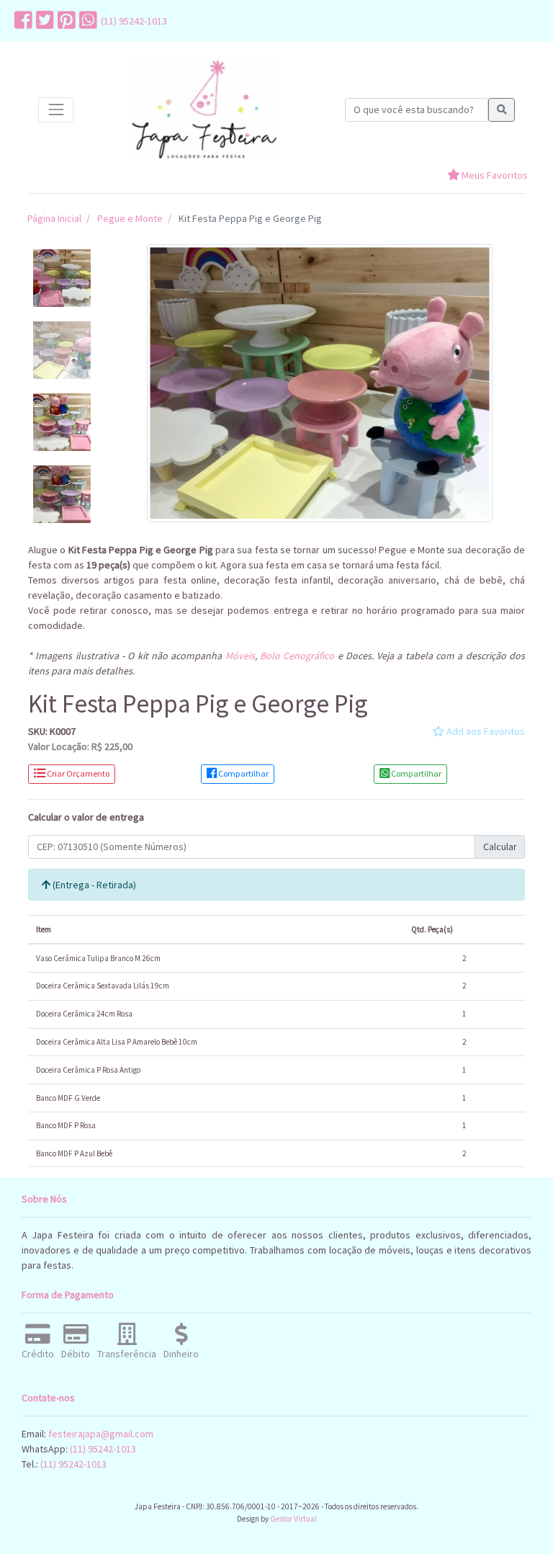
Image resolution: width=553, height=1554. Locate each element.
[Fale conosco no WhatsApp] (86, 21)
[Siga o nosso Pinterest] (65, 21)
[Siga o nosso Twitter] (43, 21)
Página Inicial (54, 218)
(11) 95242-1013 (134, 20)
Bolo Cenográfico (297, 655)
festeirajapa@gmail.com (100, 1433)
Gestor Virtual (293, 1519)
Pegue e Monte (130, 218)
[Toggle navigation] (55, 109)
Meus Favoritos (493, 175)
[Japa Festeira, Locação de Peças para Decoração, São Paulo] (204, 110)
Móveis (240, 655)
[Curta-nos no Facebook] (21, 21)
